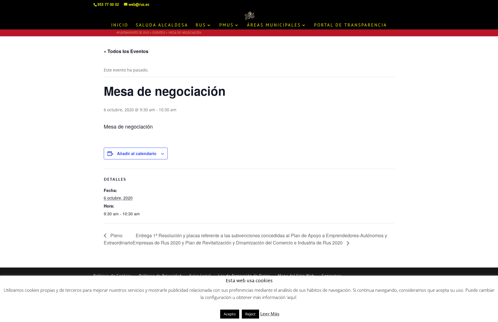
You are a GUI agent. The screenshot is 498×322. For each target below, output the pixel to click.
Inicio (119, 25)
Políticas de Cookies (112, 275)
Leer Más (269, 314)
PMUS (226, 25)
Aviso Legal (200, 275)
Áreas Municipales (274, 25)
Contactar (331, 275)
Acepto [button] (230, 314)
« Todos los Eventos (126, 51)
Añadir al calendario (136, 153)
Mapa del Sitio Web (296, 275)
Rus (201, 25)
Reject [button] (250, 314)
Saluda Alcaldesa (162, 25)
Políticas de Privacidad (160, 275)
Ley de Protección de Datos (244, 275)
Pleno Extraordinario (118, 239)
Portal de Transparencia (350, 25)
